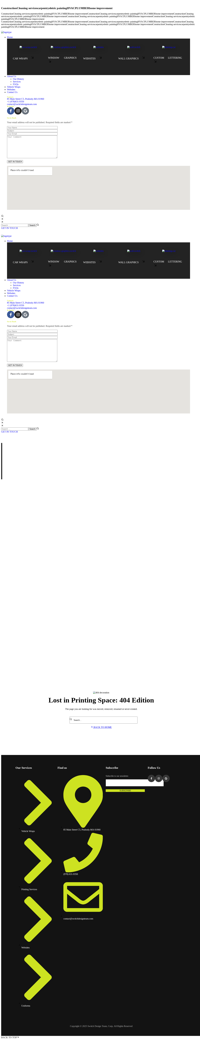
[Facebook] (10, 111)
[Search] (71, 720)
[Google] (25, 111)
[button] (98, 99)
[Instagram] (18, 111)
